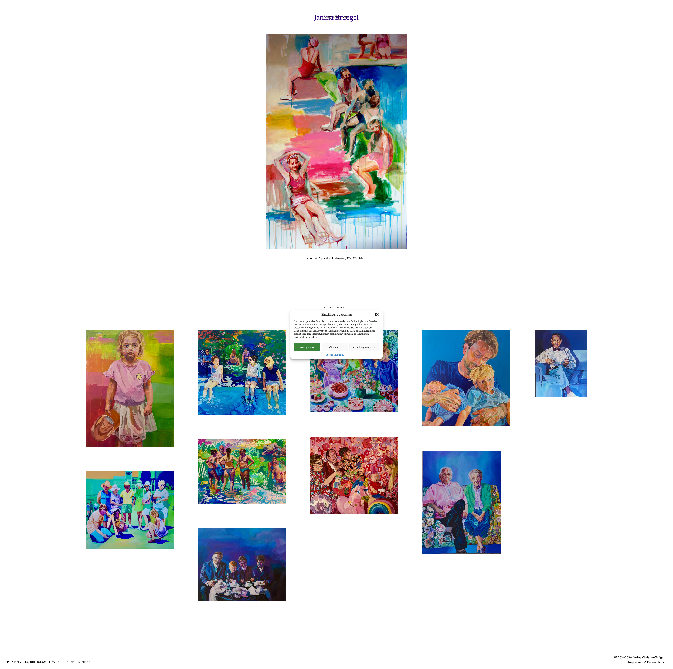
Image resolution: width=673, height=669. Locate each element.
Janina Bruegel (336, 18)
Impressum (636, 662)
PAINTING (14, 662)
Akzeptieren (307, 347)
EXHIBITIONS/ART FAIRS (42, 662)
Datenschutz (655, 662)
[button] (377, 314)
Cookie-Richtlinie (335, 354)
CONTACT (84, 662)
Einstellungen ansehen (364, 347)
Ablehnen (334, 347)
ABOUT (69, 662)
